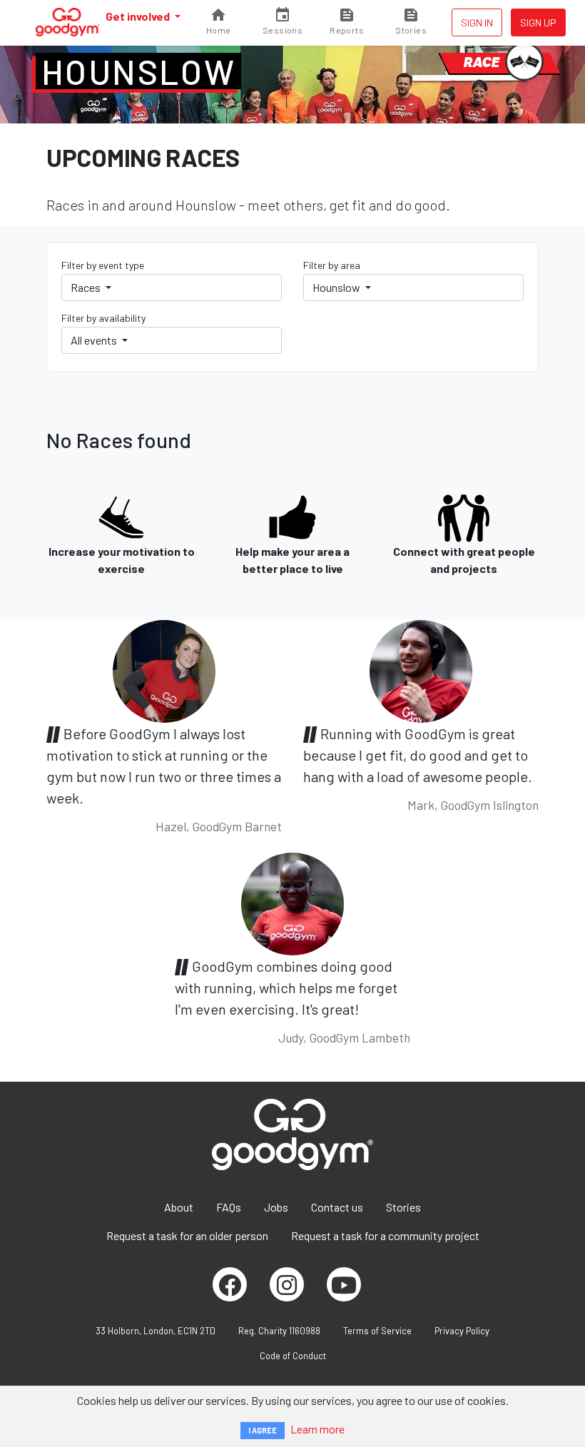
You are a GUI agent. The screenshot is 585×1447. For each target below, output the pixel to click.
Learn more (317, 1429)
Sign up (538, 22)
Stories (403, 1207)
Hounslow (138, 71)
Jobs (276, 1207)
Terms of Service (377, 1330)
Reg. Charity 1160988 (279, 1330)
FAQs (228, 1207)
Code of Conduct (293, 1355)
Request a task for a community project (385, 1235)
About (178, 1207)
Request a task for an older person (187, 1235)
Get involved (139, 16)
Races (87, 287)
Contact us (337, 1207)
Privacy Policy (461, 1330)
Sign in (477, 22)
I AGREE (262, 1430)
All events (95, 340)
